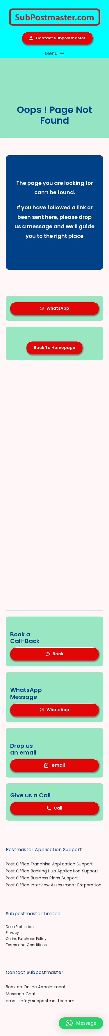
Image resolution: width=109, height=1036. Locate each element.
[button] (81, 1023)
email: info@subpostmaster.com (40, 1001)
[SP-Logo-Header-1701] (54, 10)
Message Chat (21, 994)
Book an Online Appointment (36, 987)
